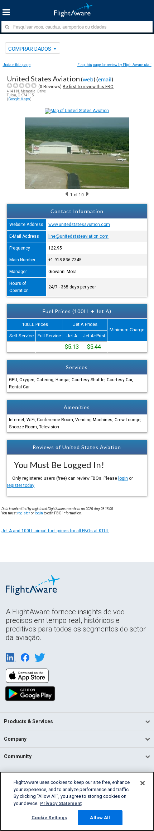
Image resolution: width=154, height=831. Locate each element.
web (88, 79)
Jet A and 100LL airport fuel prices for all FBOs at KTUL (55, 530)
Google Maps (19, 99)
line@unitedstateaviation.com (78, 236)
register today (20, 485)
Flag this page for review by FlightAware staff (114, 65)
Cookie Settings (49, 817)
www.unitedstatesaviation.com (79, 224)
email (104, 79)
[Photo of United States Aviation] (77, 187)
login (123, 478)
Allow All (100, 817)
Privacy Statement (61, 803)
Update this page (16, 65)
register (23, 513)
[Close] (142, 783)
